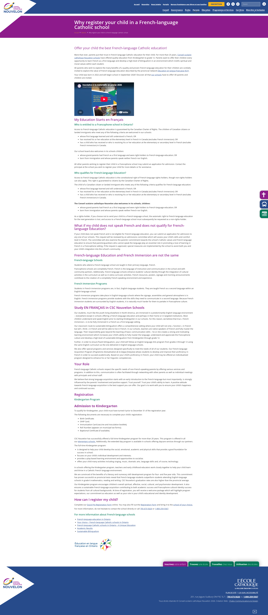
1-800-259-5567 (161, 508)
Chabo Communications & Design (243, 601)
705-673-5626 (146, 508)
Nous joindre (156, 4)
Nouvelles (145, 4)
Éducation (206, 10)
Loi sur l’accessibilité (248, 593)
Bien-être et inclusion (255, 10)
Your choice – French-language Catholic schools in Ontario (103, 522)
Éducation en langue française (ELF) (173, 71)
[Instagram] (238, 4)
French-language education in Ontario (94, 519)
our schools (156, 75)
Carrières (240, 10)
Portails (166, 4)
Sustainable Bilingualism (88, 531)
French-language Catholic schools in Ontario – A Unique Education (106, 525)
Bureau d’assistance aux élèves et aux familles (189, 4)
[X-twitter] (233, 4)
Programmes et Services (223, 10)
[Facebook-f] (228, 4)
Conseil (166, 10)
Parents (196, 10)
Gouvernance (177, 10)
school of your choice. (183, 504)
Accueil (137, 4)
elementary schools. (87, 441)
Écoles (187, 10)
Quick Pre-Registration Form (99, 504)
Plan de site (231, 593)
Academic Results (85, 528)
